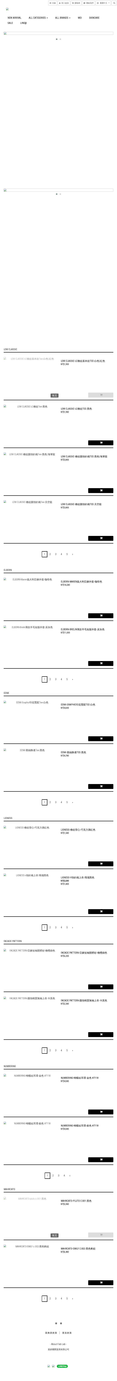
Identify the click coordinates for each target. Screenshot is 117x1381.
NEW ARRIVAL (14, 17)
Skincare (94, 17)
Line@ (23, 23)
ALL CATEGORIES (37, 17)
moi (80, 17)
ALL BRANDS (62, 17)
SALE (10, 23)
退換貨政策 (51, 1333)
